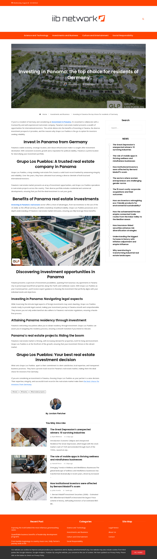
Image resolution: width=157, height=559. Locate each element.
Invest (15, 392)
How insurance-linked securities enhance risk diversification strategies (125, 228)
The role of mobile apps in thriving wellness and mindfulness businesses (74, 458)
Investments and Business (78, 66)
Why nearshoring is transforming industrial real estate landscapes (126, 253)
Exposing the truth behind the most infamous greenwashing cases (35, 528)
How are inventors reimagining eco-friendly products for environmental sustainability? (127, 203)
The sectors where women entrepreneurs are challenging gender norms (127, 181)
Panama (24, 392)
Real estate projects (38, 392)
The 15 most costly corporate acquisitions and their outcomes (126, 192)
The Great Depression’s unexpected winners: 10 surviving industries (70, 431)
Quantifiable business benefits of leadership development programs (34, 535)
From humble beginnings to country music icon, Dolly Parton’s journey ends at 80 (35, 542)
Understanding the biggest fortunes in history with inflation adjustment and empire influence (125, 240)
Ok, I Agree (138, 552)
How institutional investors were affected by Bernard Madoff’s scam (73, 485)
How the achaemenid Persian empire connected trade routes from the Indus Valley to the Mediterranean (127, 215)
